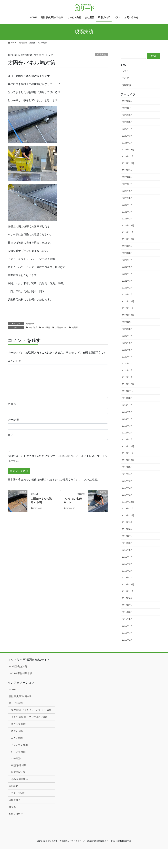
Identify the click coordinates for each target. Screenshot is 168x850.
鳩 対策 (75, 327)
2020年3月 (127, 363)
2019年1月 (127, 439)
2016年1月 (127, 577)
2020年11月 (128, 308)
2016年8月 (127, 529)
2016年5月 (127, 550)
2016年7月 (127, 536)
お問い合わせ (16, 813)
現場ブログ (14, 800)
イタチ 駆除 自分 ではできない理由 (29, 717)
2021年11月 (128, 232)
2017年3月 (127, 481)
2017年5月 (127, 467)
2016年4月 (127, 556)
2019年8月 (127, 398)
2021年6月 (127, 267)
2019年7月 (127, 405)
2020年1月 (127, 377)
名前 (12, 403)
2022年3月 (127, 211)
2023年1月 (127, 142)
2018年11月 (128, 453)
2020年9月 (127, 322)
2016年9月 (127, 522)
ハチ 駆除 (16, 758)
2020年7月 (127, 336)
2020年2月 (127, 370)
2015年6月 (127, 612)
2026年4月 (127, 129)
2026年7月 (127, 108)
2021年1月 (127, 294)
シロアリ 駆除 (18, 751)
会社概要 (13, 786)
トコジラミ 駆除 (19, 744)
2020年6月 (127, 343)
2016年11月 (128, 508)
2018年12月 (128, 446)
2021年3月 (127, 280)
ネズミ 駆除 (17, 731)
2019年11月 (128, 391)
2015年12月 (128, 584)
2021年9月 (127, 246)
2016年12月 (128, 501)
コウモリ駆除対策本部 (20, 673)
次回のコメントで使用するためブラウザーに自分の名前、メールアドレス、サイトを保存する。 (57, 458)
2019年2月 (127, 432)
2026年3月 (127, 135)
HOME (12, 689)
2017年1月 (127, 494)
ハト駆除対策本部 (18, 666)
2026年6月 (127, 115)
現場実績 (101, 54)
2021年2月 (127, 287)
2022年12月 (128, 149)
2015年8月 (127, 598)
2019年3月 (127, 425)
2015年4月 (127, 626)
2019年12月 (128, 384)
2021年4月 (127, 274)
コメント (14, 360)
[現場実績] (17, 497)
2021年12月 (128, 225)
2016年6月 (127, 543)
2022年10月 (128, 163)
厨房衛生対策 (18, 772)
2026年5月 (127, 122)
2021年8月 (127, 253)
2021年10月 (128, 239)
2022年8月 (127, 177)
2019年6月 (127, 411)
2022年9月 (127, 170)
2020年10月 (128, 315)
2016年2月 (127, 570)
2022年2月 (127, 218)
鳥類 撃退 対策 (18, 765)
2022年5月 (127, 198)
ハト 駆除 (46, 327)
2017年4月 (127, 474)
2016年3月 (127, 564)
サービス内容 (16, 703)
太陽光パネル (61, 327)
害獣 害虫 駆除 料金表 (20, 696)
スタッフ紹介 (18, 793)
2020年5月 (127, 349)
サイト (12, 435)
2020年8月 (127, 329)
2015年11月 (128, 591)
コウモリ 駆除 (18, 724)
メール (13, 419)
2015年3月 (127, 632)
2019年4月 (127, 419)
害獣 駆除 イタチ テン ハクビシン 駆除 (31, 710)
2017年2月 (127, 487)
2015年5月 (127, 619)
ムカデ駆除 (17, 738)
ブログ (125, 78)
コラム (125, 71)
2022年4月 (127, 205)
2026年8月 (127, 101)
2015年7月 (127, 605)
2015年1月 (127, 639)
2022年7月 (127, 184)
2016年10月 (128, 515)
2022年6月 (127, 191)
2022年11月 (128, 156)
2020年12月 (128, 301)
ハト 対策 (33, 327)
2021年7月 (127, 260)
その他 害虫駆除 (19, 779)
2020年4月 (127, 356)
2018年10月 (128, 460)
